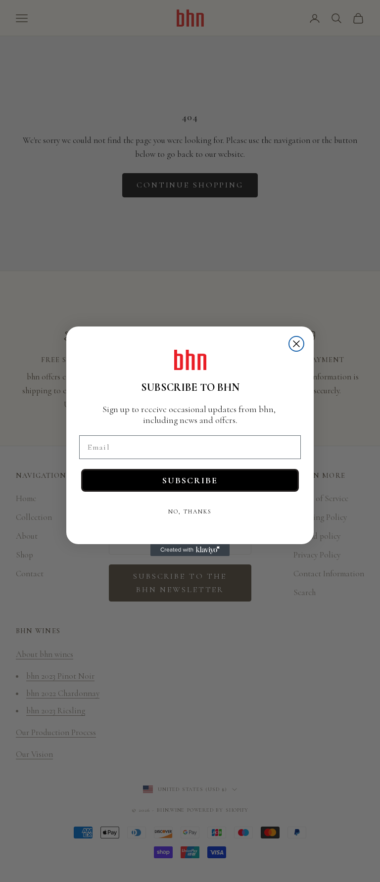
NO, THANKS (190, 511)
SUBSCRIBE (190, 480)
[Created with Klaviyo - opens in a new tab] (190, 550)
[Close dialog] (296, 343)
